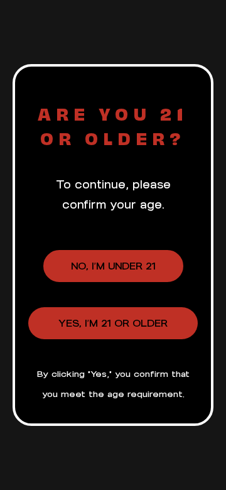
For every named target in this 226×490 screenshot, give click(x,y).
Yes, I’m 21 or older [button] (113, 323)
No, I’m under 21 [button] (113, 266)
